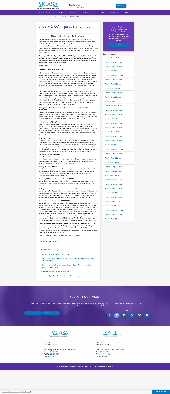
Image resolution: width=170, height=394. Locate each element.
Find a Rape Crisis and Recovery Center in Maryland (16, 392)
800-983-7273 (54, 354)
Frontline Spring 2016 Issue (113, 214)
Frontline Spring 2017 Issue (113, 197)
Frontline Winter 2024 (112, 101)
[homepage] (48, 5)
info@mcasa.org (49, 356)
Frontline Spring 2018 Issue (113, 184)
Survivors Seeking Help (45, 12)
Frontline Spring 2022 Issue (113, 123)
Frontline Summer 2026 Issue (114, 58)
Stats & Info (85, 12)
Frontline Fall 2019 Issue (112, 162)
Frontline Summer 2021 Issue (114, 132)
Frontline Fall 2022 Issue (112, 119)
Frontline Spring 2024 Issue (113, 97)
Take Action (61, 12)
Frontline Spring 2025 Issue (113, 80)
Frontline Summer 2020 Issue (114, 149)
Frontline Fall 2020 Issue (112, 145)
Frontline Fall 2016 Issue (112, 206)
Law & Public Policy (98, 12)
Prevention (126, 12)
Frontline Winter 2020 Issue (113, 158)
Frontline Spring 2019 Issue (113, 167)
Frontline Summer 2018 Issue (114, 180)
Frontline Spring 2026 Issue (113, 62)
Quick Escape (160, 392)
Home (39, 17)
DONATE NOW (121, 6)
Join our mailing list (50, 313)
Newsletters (46, 17)
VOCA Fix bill (67, 98)
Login (103, 6)
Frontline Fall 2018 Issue (112, 175)
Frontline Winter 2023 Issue (113, 114)
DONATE (33, 313)
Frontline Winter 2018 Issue (113, 188)
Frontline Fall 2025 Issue (112, 71)
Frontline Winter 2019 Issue (113, 171)
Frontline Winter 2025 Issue (113, 84)
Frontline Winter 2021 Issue (113, 140)
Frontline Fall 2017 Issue (112, 193)
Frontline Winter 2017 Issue (113, 201)
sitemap (110, 367)
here (79, 236)
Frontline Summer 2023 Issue (114, 106)
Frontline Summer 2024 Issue (114, 93)
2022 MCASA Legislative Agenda (51, 250)
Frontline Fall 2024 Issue (112, 88)
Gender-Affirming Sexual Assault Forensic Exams (56, 271)
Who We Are (73, 12)
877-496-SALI (106, 354)
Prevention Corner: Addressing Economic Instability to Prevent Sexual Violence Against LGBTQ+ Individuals (67, 260)
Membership (110, 6)
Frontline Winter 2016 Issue (113, 219)
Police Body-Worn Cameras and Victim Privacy (55, 254)
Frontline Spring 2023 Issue (113, 110)
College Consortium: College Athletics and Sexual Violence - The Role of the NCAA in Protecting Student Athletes (67, 266)
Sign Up (118, 45)
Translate (82, 7)
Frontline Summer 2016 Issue (114, 210)
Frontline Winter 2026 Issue (113, 66)
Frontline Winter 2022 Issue (61, 17)
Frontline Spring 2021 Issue (113, 136)
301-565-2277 (104, 352)
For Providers (114, 12)
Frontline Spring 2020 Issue (113, 154)
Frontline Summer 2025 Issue (114, 75)
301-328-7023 (53, 352)
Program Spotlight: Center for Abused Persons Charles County (60, 276)
